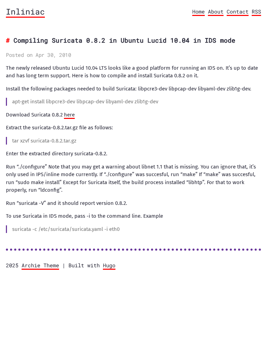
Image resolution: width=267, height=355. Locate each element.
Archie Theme (40, 265)
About (216, 11)
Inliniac (25, 11)
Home (198, 11)
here (69, 115)
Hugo (109, 265)
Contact (238, 11)
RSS (256, 11)
